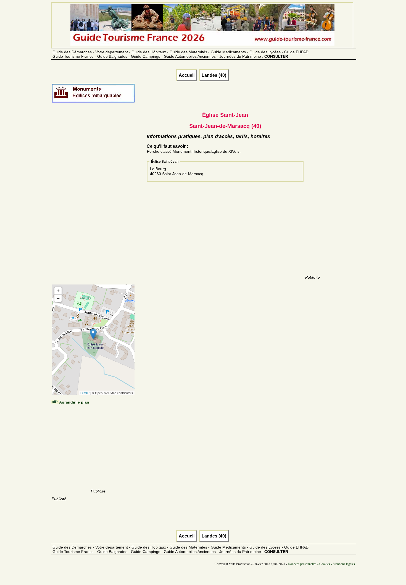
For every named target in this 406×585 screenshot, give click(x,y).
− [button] (58, 298)
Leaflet (84, 393)
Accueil (186, 75)
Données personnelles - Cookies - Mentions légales (321, 564)
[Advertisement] (98, 199)
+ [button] (58, 291)
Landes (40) (214, 75)
